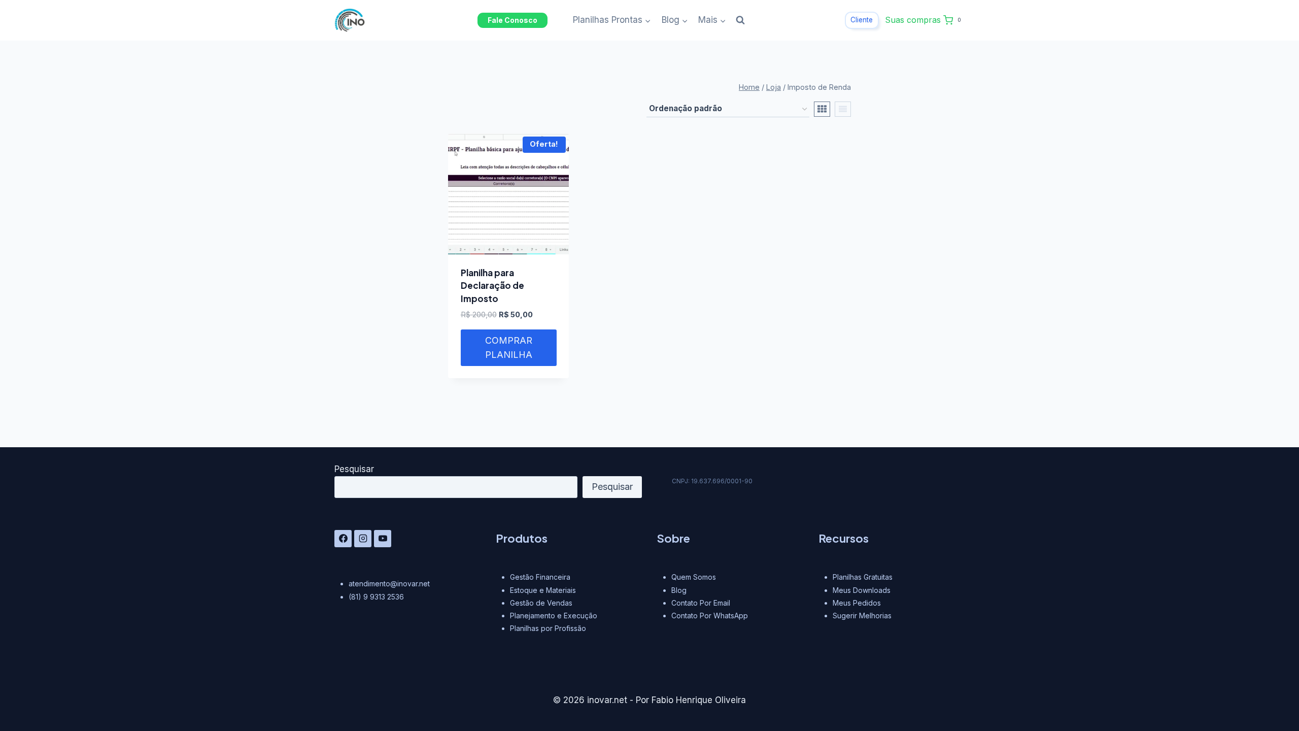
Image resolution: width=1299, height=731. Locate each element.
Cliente (861, 20)
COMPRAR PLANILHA (508, 347)
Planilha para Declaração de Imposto (492, 285)
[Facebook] (343, 538)
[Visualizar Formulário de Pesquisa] (740, 20)
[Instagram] (362, 538)
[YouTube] (382, 538)
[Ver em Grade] (822, 109)
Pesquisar (354, 469)
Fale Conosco (512, 20)
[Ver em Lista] (843, 109)
